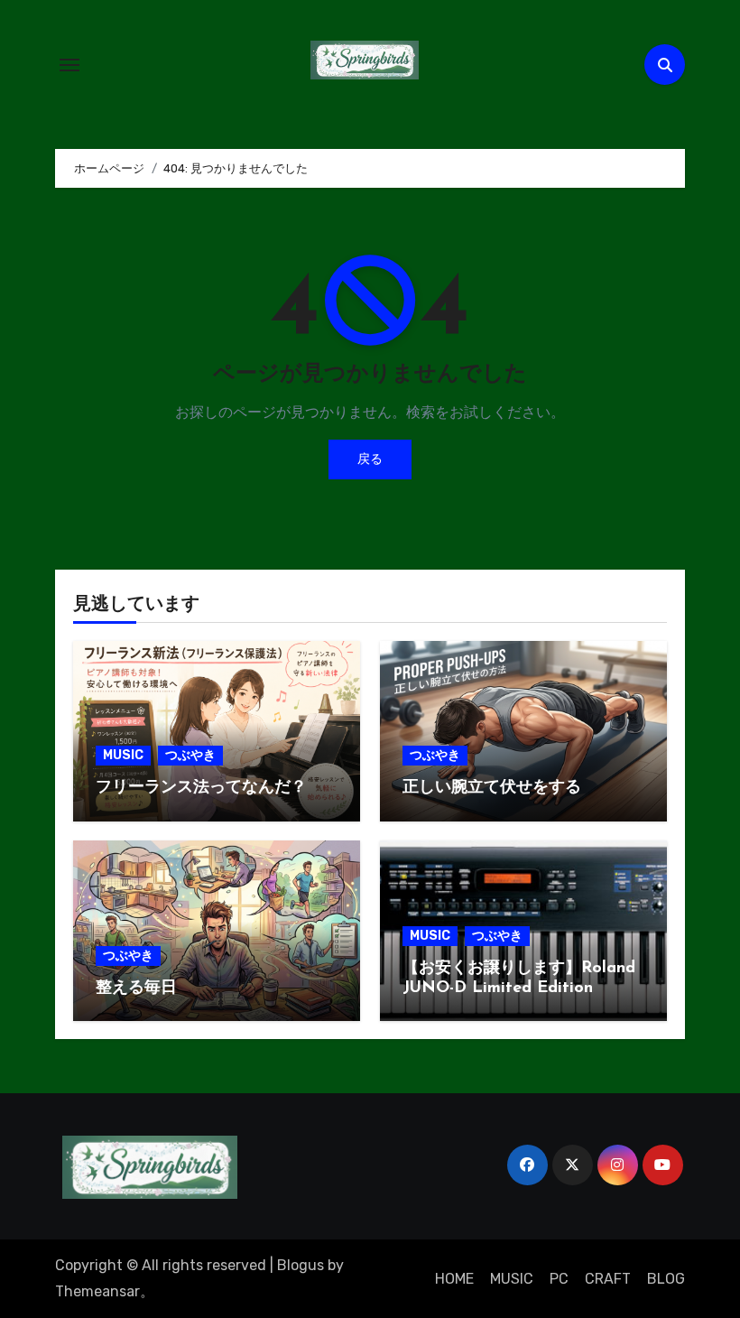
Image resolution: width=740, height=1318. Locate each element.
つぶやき (190, 755)
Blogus (300, 1265)
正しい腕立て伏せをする (491, 788)
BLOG (666, 1278)
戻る (370, 459)
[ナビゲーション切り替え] (69, 65)
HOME (454, 1278)
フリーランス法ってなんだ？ (201, 788)
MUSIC (123, 755)
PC (559, 1278)
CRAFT (608, 1278)
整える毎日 (136, 988)
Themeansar (97, 1291)
